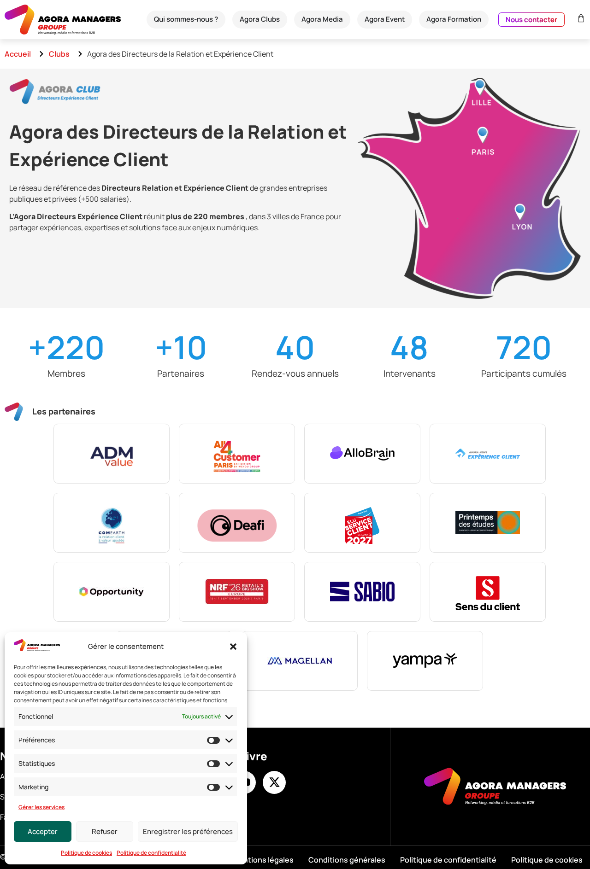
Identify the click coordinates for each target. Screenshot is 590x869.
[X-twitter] (274, 782)
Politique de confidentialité (151, 853)
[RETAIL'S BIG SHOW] (237, 592)
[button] (233, 646)
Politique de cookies (86, 853)
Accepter (43, 831)
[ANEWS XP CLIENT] (488, 454)
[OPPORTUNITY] (111, 592)
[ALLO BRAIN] (362, 454)
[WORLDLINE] (300, 661)
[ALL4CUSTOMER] (237, 454)
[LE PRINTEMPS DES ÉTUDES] (488, 523)
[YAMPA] (425, 661)
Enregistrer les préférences (188, 831)
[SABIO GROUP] (362, 592)
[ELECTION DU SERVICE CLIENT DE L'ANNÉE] (362, 523)
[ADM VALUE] (111, 454)
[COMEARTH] (111, 523)
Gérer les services (41, 807)
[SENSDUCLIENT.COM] (488, 592)
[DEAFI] (237, 523)
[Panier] (579, 18)
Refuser (105, 831)
